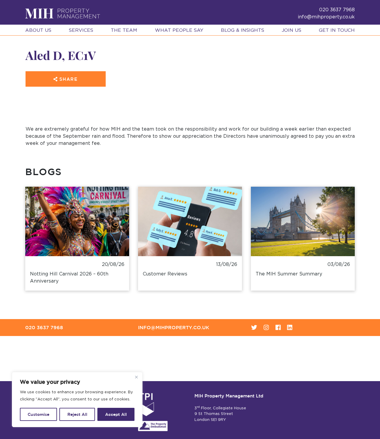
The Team (124, 30)
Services (81, 30)
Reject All (77, 414)
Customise (38, 414)
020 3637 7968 (44, 327)
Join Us (291, 30)
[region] (77, 399)
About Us (38, 30)
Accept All (116, 414)
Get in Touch (337, 30)
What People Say (179, 30)
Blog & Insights (242, 30)
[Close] (136, 377)
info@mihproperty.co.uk (326, 17)
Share (67, 79)
